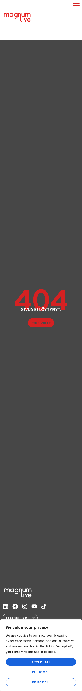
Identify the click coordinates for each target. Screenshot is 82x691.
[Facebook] (15, 606)
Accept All (41, 662)
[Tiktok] (44, 606)
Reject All (41, 682)
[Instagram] (25, 606)
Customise (41, 672)
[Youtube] (34, 606)
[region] (41, 655)
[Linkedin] (5, 606)
